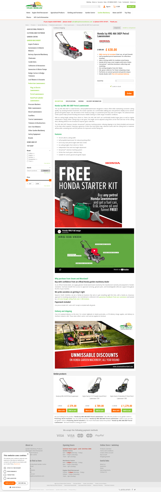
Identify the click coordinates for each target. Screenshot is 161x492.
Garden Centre (32, 37)
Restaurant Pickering (97, 485)
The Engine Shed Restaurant (34, 451)
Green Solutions (50, 489)
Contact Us (103, 472)
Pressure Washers (34, 104)
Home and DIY (32, 142)
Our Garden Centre (31, 455)
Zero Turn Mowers (34, 127)
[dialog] (16, 471)
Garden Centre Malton (88, 483)
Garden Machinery (34, 40)
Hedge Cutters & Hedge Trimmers (36, 74)
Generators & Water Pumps (37, 69)
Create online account (106, 453)
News (102, 468)
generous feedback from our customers (113, 297)
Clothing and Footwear (36, 33)
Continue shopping (59, 28)
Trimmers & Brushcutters (36, 123)
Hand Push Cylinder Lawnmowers (36, 99)
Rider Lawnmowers (34, 108)
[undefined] (68, 45)
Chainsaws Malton (77, 483)
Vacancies (103, 466)
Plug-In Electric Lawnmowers (35, 88)
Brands (30, 138)
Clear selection (47, 163)
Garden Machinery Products (34, 449)
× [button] (27, 454)
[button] (16, 487)
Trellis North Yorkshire (109, 485)
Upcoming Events (105, 470)
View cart (131, 6)
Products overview (105, 449)
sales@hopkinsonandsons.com (82, 22)
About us (102, 464)
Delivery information (94, 101)
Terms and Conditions (106, 451)
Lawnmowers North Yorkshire (84, 485)
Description (59, 101)
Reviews (81, 101)
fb (132, 490)
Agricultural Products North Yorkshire (63, 483)
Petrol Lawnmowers (37, 94)
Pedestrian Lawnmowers (36, 83)
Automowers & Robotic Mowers (36, 49)
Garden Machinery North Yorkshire (54, 485)
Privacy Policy (72, 489)
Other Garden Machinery (36, 130)
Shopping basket (105, 456)
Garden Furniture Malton (100, 483)
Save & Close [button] (9, 483)
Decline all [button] (22, 483)
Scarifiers (31, 115)
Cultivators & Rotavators (36, 65)
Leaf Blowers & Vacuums (36, 79)
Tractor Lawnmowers (35, 119)
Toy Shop (30, 146)
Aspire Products (33, 44)
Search (29, 168)
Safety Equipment (34, 134)
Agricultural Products (35, 29)
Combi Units (32, 62)
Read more (17, 464)
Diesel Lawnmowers (35, 112)
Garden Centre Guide (61, 489)
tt (134, 490)
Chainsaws (32, 58)
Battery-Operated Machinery (38, 54)
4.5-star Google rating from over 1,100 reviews (73, 299)
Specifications (71, 101)
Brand (28, 150)
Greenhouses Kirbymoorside (70, 485)
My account (103, 455)
